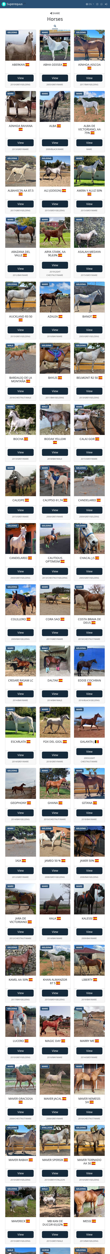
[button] (90, 4)
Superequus (16, 4)
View (20, 78)
